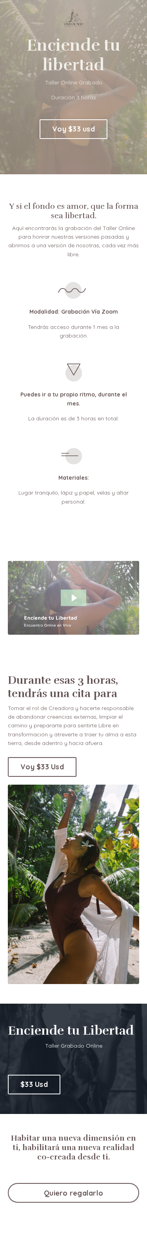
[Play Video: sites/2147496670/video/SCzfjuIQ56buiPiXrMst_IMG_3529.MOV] (74, 598)
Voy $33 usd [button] (73, 128)
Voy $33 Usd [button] (42, 766)
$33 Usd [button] (34, 1084)
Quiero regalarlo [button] (73, 1193)
